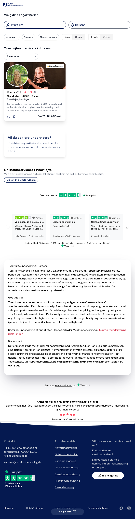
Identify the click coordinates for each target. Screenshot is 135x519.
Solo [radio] (67, 36)
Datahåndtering (34, 508)
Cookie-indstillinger (97, 508)
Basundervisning (64, 487)
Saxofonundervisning (67, 474)
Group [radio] (78, 36)
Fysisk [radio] (94, 36)
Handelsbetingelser (65, 508)
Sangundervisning (65, 461)
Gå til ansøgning (108, 475)
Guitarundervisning (66, 454)
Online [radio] (106, 36)
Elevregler (9, 508)
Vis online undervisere (21, 180)
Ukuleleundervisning (67, 467)
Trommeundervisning (67, 480)
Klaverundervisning (66, 448)
